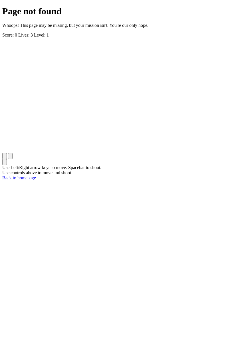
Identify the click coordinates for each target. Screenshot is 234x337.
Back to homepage (19, 177)
